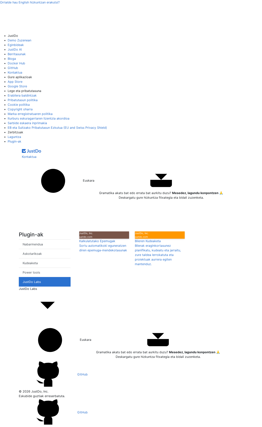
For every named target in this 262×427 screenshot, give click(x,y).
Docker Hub (16, 63)
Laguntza (14, 137)
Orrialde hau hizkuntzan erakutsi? (30, 2)
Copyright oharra (20, 109)
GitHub (13, 68)
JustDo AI (15, 49)
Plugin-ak (14, 141)
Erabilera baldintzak (22, 95)
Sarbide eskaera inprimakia (27, 123)
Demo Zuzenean (19, 40)
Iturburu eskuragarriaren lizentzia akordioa (38, 118)
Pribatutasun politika (23, 100)
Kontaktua (15, 72)
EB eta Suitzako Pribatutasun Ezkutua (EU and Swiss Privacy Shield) (57, 127)
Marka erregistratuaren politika (30, 114)
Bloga (12, 59)
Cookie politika (19, 105)
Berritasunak (17, 54)
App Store (15, 82)
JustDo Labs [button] (28, 289)
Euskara (88, 180)
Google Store (17, 86)
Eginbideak (16, 45)
